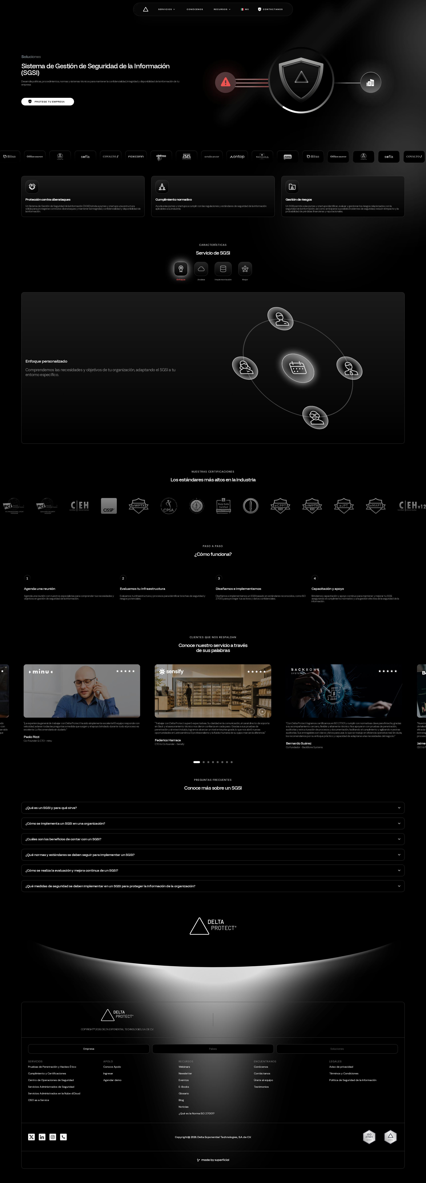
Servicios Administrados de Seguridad (51, 1087)
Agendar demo (112, 1080)
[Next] (262, 711)
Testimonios (261, 1087)
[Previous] (251, 711)
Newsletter (185, 1073)
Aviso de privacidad (341, 1067)
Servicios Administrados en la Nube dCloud (54, 1093)
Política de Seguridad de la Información (352, 1080)
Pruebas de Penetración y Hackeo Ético (52, 1067)
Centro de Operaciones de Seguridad (51, 1080)
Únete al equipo (263, 1080)
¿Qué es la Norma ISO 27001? (196, 1113)
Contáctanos (262, 1073)
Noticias (184, 1107)
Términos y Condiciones (343, 1073)
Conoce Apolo (112, 1067)
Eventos (184, 1080)
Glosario (184, 1093)
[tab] (181, 271)
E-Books (184, 1087)
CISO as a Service (38, 1100)
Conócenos (261, 1067)
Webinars (184, 1067)
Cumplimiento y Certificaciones (47, 1073)
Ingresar (108, 1073)
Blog (181, 1100)
